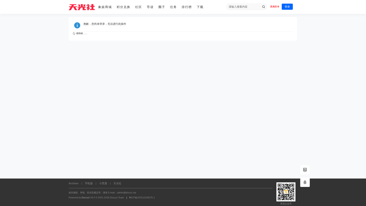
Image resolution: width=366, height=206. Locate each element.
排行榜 (187, 7)
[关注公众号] (305, 170)
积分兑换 (123, 7)
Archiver (74, 183)
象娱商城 (105, 7)
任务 (173, 7)
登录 (287, 6)
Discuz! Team (117, 197)
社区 (138, 7)
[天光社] (82, 7)
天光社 (117, 183)
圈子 (161, 7)
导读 (150, 7)
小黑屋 (103, 183)
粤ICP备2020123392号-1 (142, 197)
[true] (263, 6)
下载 (200, 7)
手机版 (89, 183)
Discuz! (86, 197)
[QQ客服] (305, 182)
